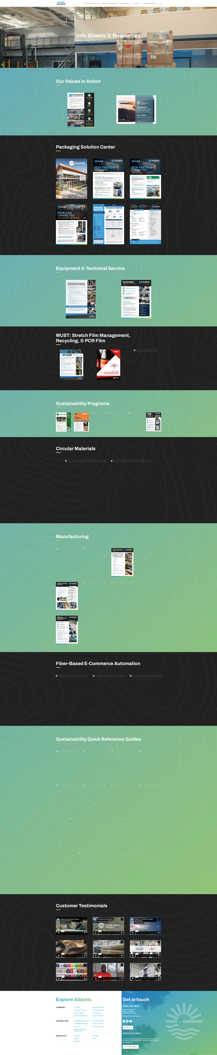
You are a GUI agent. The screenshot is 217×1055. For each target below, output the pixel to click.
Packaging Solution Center (82, 1021)
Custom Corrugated (98, 1026)
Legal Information (97, 1015)
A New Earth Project (98, 1010)
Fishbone (77, 1035)
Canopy (76, 1038)
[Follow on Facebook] (130, 1021)
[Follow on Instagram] (127, 1021)
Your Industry (124, 3)
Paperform (77, 1041)
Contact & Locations (80, 1010)
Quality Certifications (80, 1015)
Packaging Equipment (81, 1023)
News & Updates (79, 1013)
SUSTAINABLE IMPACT (130, 1047)
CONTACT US (128, 1027)
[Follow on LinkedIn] (123, 1021)
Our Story (136, 3)
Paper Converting (97, 1023)
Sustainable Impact (149, 3)
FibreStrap (95, 1035)
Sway (94, 1038)
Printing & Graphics (98, 1021)
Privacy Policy (96, 1013)
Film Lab (76, 1026)
